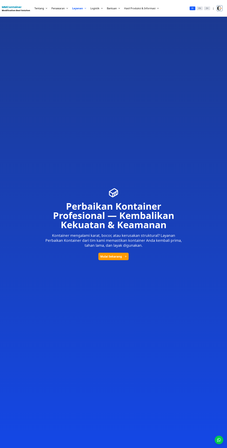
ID (192, 8)
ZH (207, 8)
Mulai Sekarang (111, 256)
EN (199, 8)
